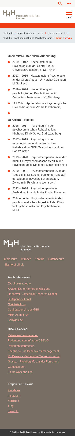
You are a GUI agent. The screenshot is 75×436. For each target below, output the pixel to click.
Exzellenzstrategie (19, 283)
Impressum (10, 259)
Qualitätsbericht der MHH (23, 309)
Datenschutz (56, 259)
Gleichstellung (17, 304)
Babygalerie (15, 320)
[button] (69, 13)
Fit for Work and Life (20, 371)
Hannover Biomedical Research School (32, 293)
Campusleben (16, 366)
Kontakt (39, 259)
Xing (11, 406)
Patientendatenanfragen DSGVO (28, 340)
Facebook (14, 390)
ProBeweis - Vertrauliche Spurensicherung (34, 356)
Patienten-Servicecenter (23, 335)
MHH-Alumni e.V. (18, 314)
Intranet (26, 259)
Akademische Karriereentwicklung (29, 288)
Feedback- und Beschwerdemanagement (33, 351)
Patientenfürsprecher (21, 345)
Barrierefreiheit (14, 264)
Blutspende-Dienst (19, 299)
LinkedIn (13, 411)
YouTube (13, 400)
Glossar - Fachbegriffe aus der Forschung (33, 361)
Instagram (14, 395)
